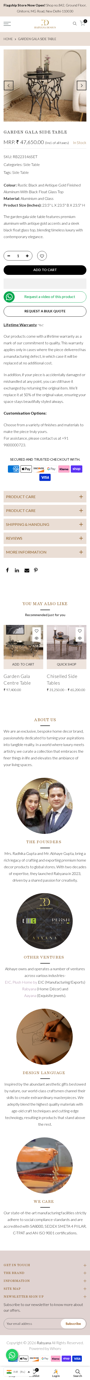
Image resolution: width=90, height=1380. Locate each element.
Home (8, 39)
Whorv (55, 1348)
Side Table (31, 164)
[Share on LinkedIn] (16, 570)
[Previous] (8, 85)
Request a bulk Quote (45, 311)
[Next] (81, 85)
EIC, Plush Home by (21, 982)
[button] (45, 283)
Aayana (30, 995)
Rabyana (29, 988)
